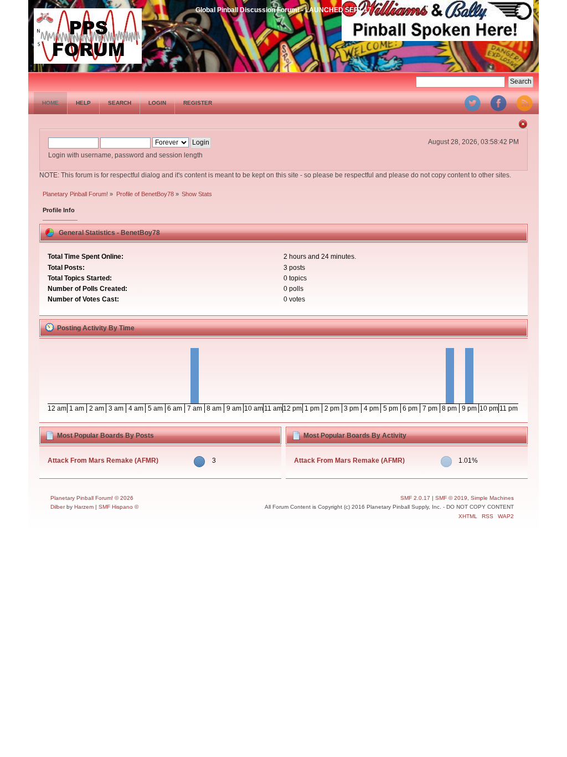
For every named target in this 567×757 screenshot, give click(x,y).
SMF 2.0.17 (415, 498)
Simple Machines (492, 498)
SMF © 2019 (451, 498)
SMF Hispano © (118, 507)
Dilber (57, 507)
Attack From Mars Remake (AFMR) (103, 460)
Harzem (84, 507)
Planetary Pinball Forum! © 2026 (91, 498)
